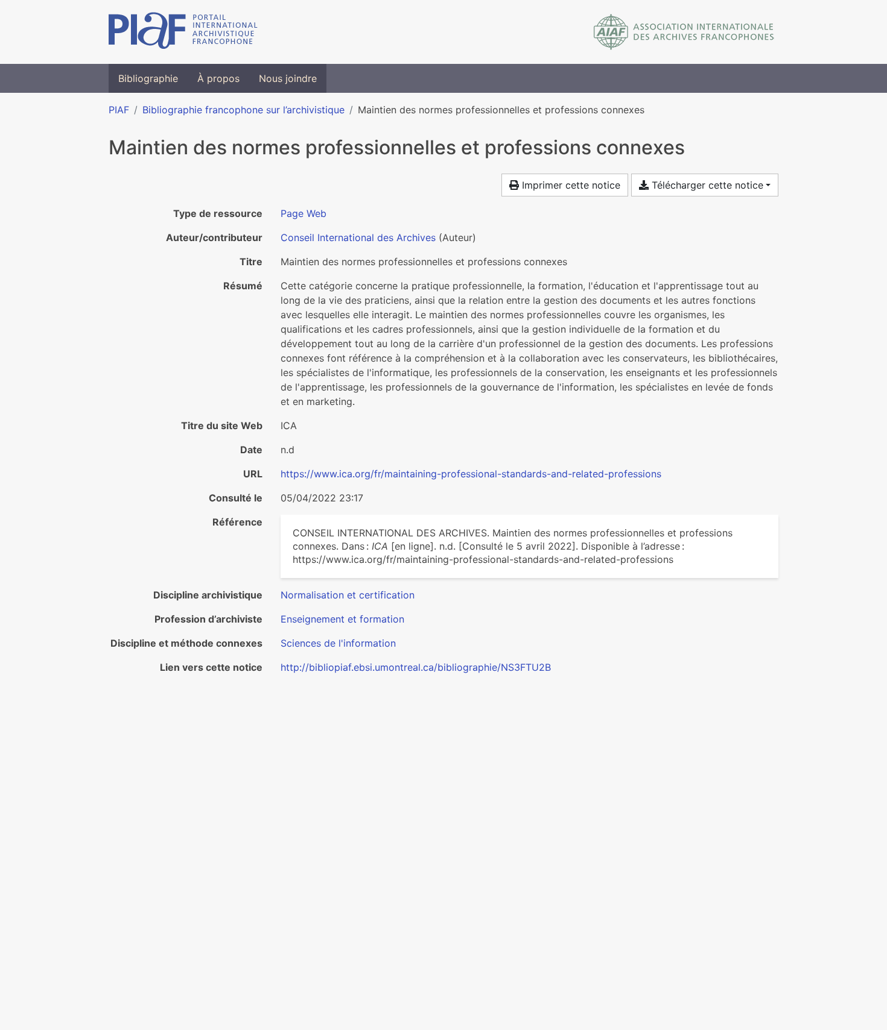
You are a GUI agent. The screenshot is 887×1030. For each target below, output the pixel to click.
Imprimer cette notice (569, 185)
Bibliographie (148, 78)
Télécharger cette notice (706, 185)
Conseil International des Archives (358, 237)
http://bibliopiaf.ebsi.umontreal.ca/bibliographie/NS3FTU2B (416, 667)
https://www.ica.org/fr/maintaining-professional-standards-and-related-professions (471, 474)
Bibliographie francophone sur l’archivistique (243, 110)
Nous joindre (288, 78)
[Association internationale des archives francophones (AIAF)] (684, 32)
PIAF (119, 110)
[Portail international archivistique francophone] (183, 32)
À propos (218, 78)
